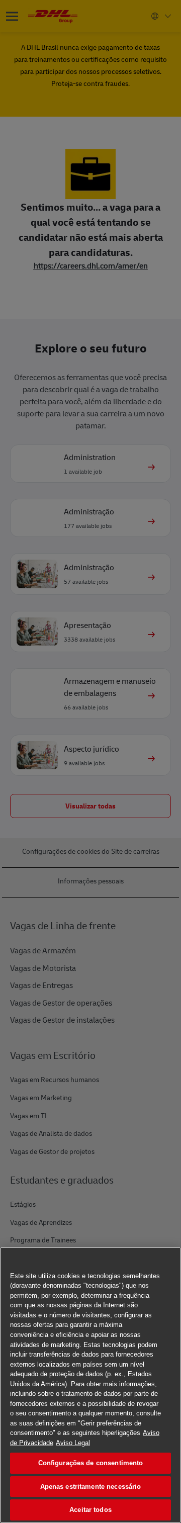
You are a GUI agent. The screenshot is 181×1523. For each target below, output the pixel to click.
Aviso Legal (73, 1443)
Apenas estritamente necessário (90, 1486)
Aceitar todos (90, 1509)
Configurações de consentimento (90, 1463)
